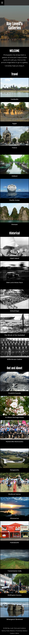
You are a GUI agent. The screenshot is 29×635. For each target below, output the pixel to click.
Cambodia (14, 99)
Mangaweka (14, 470)
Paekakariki (14, 542)
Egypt (14, 123)
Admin (17, 633)
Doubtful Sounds (14, 393)
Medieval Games (14, 494)
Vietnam (14, 224)
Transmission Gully (14, 571)
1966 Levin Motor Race (14, 282)
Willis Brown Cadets (14, 359)
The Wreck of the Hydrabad (14, 335)
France (14, 148)
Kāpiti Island (14, 258)
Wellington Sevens (14, 595)
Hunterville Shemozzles (14, 441)
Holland (14, 176)
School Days (14, 311)
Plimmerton (14, 518)
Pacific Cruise (15, 200)
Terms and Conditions (20, 628)
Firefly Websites (10, 631)
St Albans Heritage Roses (14, 417)
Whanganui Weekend (14, 619)
